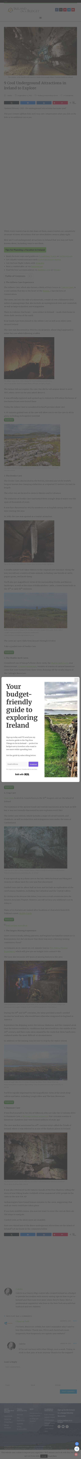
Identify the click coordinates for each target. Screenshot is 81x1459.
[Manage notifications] (76, 1454)
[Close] (76, 680)
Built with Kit (22, 774)
